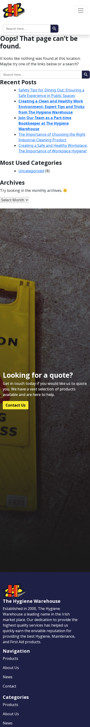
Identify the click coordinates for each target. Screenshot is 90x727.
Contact (9, 686)
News (7, 676)
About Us (11, 667)
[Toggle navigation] (80, 10)
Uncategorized (31, 170)
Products (10, 658)
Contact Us (16, 405)
